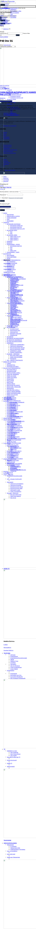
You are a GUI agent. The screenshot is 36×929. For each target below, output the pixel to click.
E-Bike (6, 644)
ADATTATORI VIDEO (15, 302)
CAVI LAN (13, 308)
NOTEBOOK (10, 337)
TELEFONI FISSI (11, 441)
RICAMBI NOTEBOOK (13, 416)
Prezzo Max (26, 33)
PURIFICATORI (11, 272)
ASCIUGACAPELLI (12, 369)
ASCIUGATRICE (11, 261)
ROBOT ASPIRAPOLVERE (14, 393)
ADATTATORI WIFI (15, 330)
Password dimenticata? (16, 198)
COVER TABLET (11, 434)
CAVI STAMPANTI (15, 310)
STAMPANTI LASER (15, 351)
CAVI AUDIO (13, 305)
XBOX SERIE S (14, 238)
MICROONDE (10, 266)
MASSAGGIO (10, 388)
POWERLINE (13, 335)
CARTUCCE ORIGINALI (16, 346)
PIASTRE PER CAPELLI (13, 390)
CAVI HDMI (13, 449)
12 (4, 45)
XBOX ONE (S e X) (15, 236)
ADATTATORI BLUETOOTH (17, 301)
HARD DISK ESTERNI (16, 357)
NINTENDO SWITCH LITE (17, 228)
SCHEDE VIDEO (14, 324)
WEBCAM (13, 296)
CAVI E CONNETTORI (13, 460)
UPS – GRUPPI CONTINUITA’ (15, 360)
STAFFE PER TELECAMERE (14, 463)
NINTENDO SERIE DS (16, 225)
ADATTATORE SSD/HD (16, 299)
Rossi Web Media (10, 170)
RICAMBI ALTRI (11, 404)
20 (6, 45)
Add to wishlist (4, 85)
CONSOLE (9, 241)
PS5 (11, 233)
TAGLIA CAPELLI (11, 399)
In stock (5, 21)
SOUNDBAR (10, 221)
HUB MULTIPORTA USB (16, 285)
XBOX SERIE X (14, 239)
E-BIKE (9, 363)
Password (3, 195)
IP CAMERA (13, 468)
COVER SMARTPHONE (13, 432)
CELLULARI (10, 429)
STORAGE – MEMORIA (13, 354)
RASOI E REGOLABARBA (13, 391)
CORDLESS (10, 430)
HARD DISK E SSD (15, 319)
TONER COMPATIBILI (16, 352)
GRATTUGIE (10, 382)
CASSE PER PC (14, 282)
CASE (11, 316)
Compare (3, 87)
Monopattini (7, 647)
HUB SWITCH (14, 332)
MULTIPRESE (10, 255)
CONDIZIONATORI (12, 263)
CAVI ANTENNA (14, 446)
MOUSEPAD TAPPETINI (16, 290)
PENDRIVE (13, 358)
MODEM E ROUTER (15, 333)
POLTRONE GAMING (16, 291)
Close (1, 15)
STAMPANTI (10, 343)
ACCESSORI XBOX (12, 235)
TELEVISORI (10, 457)
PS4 (11, 232)
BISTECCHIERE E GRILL (13, 373)
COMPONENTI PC (12, 313)
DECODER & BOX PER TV (14, 451)
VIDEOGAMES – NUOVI (13, 244)
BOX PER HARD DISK (16, 355)
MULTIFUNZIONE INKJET (17, 347)
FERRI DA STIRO (11, 376)
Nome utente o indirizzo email (10, 191)
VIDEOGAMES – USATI (13, 252)
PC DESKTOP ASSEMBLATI (14, 340)
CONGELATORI (11, 264)
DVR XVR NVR (11, 462)
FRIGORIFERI (10, 268)
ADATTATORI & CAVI (12, 445)
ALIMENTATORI (14, 315)
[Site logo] (7, 1)
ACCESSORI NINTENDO (13, 224)
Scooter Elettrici (8, 650)
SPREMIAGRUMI (11, 398)
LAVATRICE (10, 271)
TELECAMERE (11, 465)
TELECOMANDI (11, 456)
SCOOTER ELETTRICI (13, 366)
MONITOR (9, 326)
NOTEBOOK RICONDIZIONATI (15, 338)
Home (2, 8)
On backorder (7, 23)
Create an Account (5, 206)
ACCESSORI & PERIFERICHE (15, 277)
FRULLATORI (10, 380)
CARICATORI (10, 426)
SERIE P (16, 8)
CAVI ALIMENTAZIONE (16, 304)
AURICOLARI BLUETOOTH (14, 423)
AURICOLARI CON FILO (13, 424)
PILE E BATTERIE (11, 257)
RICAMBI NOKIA (11, 415)
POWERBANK (10, 435)
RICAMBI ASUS (11, 407)
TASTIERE (13, 293)
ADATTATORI (10, 214)
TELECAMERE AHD (15, 466)
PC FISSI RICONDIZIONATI (14, 341)
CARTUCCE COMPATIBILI (17, 344)
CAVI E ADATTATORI (12, 297)
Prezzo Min (3, 33)
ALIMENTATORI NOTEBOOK (18, 279)
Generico (6, 29)
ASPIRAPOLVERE (11, 371)
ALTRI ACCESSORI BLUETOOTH (15, 421)
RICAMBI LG (10, 412)
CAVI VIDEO (13, 311)
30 (8, 45)
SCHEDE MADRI (14, 322)
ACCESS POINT (14, 329)
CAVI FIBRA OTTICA (15, 448)
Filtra (17, 35)
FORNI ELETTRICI (12, 377)
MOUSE (12, 288)
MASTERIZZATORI (15, 321)
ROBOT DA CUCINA (12, 394)
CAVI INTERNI (14, 307)
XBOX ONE (13, 250)
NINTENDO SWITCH (16, 227)
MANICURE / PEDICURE (14, 387)
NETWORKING (11, 327)
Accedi (2, 200)
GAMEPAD (13, 283)
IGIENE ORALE (11, 383)
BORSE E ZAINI (14, 280)
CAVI (8, 219)
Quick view (3, 88)
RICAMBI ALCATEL (12, 402)
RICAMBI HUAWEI (9, 8)
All (10, 45)
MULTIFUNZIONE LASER (17, 349)
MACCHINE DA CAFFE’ (13, 385)
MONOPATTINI (11, 365)
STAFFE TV (10, 454)
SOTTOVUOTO (10, 396)
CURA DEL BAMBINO (13, 374)
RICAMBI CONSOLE (12, 409)
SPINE (8, 258)
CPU (11, 318)
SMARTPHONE (11, 437)
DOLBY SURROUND (12, 452)
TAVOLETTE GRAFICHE (16, 294)
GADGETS (9, 243)
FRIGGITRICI (10, 379)
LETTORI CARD (14, 286)
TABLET (9, 440)
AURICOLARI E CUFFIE (13, 216)
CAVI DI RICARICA (12, 427)
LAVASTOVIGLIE (11, 269)
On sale (5, 20)
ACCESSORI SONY (12, 230)
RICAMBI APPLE (11, 405)
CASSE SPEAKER (11, 218)
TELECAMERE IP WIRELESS (18, 470)
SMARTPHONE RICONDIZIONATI (16, 438)
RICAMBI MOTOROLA (13, 413)
